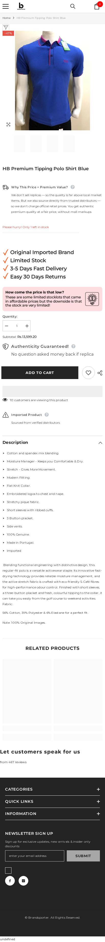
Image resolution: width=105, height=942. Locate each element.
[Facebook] (10, 881)
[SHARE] (98, 373)
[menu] (6, 6)
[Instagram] (23, 881)
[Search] (73, 6)
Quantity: (10, 316)
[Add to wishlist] (88, 372)
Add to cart (41, 372)
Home (7, 18)
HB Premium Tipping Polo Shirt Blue (46, 168)
